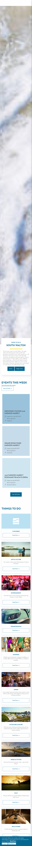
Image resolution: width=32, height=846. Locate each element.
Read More (13, 841)
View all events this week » (9, 385)
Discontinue (11, 843)
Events (10, 368)
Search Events (6, 388)
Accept (4, 843)
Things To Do (19, 368)
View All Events (16, 494)
